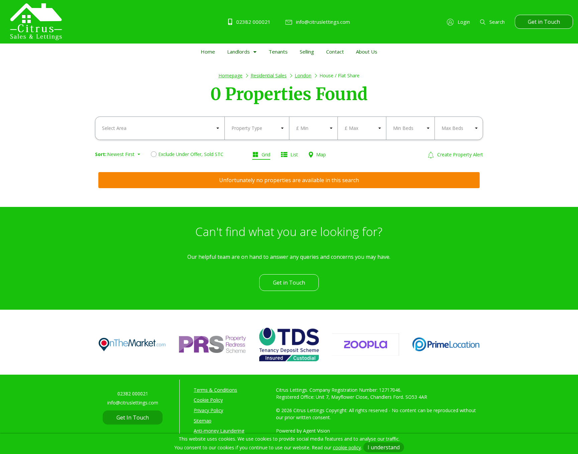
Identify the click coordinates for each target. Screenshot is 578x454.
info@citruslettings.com (322, 21)
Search (496, 21)
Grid (265, 154)
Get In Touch (132, 417)
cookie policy (347, 447)
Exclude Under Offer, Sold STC (190, 154)
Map (320, 154)
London (303, 75)
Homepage (230, 75)
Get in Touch (544, 21)
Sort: (100, 154)
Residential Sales (269, 75)
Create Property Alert (459, 154)
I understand (384, 447)
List (293, 154)
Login (463, 21)
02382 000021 (253, 21)
